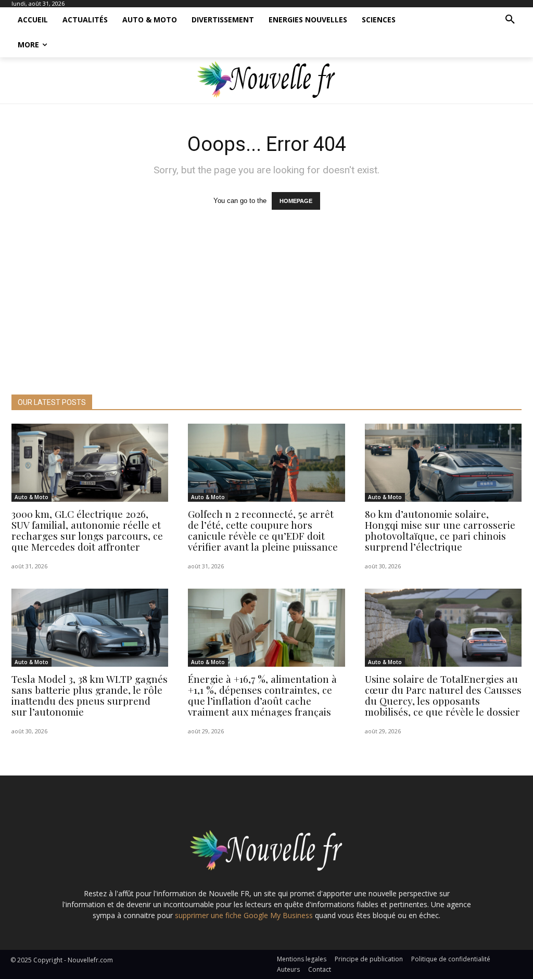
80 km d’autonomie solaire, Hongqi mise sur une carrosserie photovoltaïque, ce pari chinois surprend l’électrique (440, 530)
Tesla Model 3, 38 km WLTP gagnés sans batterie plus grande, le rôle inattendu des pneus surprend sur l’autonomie (89, 695)
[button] (510, 19)
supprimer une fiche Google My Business (244, 915)
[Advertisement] (266, 316)
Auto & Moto (31, 497)
